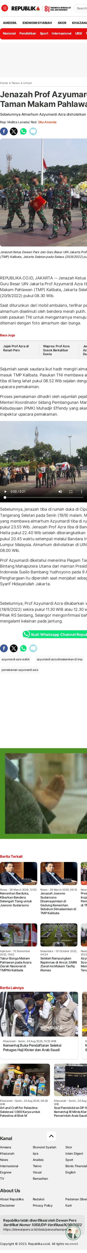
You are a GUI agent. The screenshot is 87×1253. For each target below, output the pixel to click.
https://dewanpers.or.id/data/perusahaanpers (36, 1229)
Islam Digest (74, 1153)
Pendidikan (27, 33)
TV (2, 1178)
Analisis (38, 1160)
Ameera (5, 1147)
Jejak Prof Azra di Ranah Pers (16, 348)
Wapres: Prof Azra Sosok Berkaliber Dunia (56, 350)
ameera (10, 23)
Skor (68, 1147)
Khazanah (7, 1153)
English (70, 1172)
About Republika (12, 1199)
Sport (44, 33)
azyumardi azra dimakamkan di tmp (60, 659)
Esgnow (6, 1172)
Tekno (37, 1166)
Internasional (61, 33)
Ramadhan (40, 1178)
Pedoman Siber (76, 1199)
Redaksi (38, 1199)
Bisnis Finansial (76, 1166)
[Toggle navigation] (4, 8)
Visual (37, 1172)
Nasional (9, 33)
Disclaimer (7, 1205)
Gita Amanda (47, 122)
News (16, 83)
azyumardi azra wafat (16, 659)
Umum (27, 83)
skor (62, 23)
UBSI (78, 33)
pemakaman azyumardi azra (20, 670)
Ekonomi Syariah (37, 23)
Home (4, 83)
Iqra (35, 1153)
